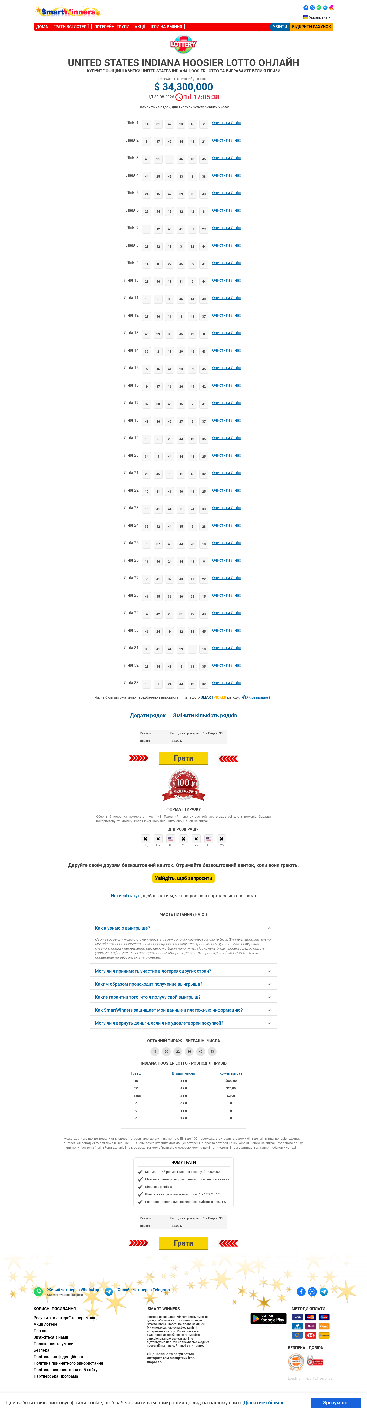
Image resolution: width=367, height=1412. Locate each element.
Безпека (41, 1350)
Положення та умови (53, 1343)
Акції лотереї (46, 1324)
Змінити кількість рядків (205, 715)
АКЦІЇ (140, 26)
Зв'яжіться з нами (51, 1337)
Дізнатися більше (264, 1403)
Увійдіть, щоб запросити (183, 878)
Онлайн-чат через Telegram (144, 1289)
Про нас (41, 1330)
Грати (183, 758)
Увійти (280, 26)
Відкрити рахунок (311, 26)
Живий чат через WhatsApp (73, 1289)
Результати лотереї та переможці (66, 1317)
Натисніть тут (126, 895)
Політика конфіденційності (59, 1356)
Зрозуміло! (336, 1403)
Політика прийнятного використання (68, 1363)
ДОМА (42, 26)
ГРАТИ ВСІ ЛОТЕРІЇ (71, 26)
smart (213, 697)
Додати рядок (148, 715)
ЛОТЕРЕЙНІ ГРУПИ (111, 26)
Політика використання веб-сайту (66, 1369)
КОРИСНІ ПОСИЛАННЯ (55, 1308)
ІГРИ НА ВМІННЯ (166, 26)
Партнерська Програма (56, 1376)
